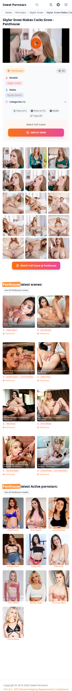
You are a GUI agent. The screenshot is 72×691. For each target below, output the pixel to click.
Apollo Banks (14, 95)
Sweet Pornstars (14, 5)
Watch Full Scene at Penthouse (38, 265)
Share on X (21, 110)
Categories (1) (17, 101)
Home (8, 12)
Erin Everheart (60, 470)
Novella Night (12, 470)
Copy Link (37, 115)
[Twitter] (51, 5)
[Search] (37, 5)
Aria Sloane (46, 330)
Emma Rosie (46, 470)
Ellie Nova (11, 423)
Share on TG (39, 110)
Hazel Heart (12, 330)
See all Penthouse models (16, 492)
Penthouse (17, 70)
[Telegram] (58, 5)
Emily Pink (45, 376)
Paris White (46, 423)
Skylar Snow (36, 12)
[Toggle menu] (66, 4)
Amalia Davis (12, 376)
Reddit (56, 110)
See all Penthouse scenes (16, 290)
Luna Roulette (27, 376)
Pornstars (20, 12)
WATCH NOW (38, 132)
